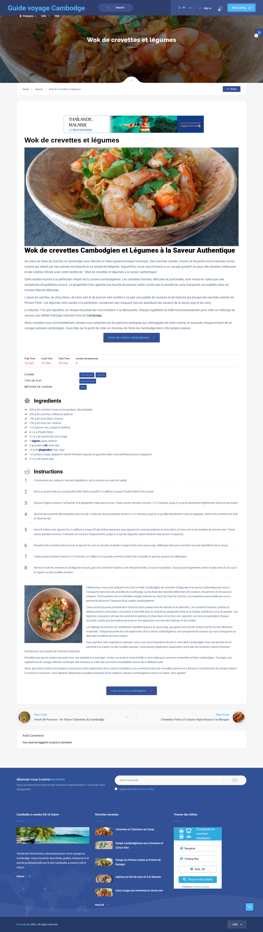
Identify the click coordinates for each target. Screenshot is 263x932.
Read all (99, 904)
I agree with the (136, 789)
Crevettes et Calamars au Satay (135, 829)
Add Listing (239, 7)
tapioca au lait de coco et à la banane (138, 876)
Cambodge (94, 315)
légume (39, 89)
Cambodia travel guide (200, 887)
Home (26, 89)
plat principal (88, 381)
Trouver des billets (200, 879)
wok (83, 387)
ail (45, 445)
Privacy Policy (145, 789)
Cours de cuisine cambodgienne (128, 337)
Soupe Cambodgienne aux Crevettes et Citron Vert (139, 845)
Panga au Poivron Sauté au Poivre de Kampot (138, 862)
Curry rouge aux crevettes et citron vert (139, 890)
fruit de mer (87, 375)
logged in (43, 742)
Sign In (207, 8)
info (43, 15)
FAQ (56, 15)
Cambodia (24, 924)
